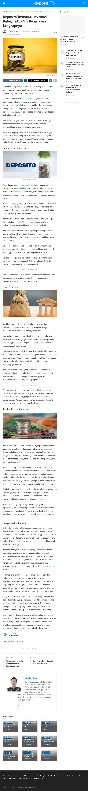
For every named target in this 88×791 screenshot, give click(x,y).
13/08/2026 (47, 759)
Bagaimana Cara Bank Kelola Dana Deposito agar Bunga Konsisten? (48, 738)
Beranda (5, 11)
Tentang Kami (38, 778)
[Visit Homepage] (44, 3)
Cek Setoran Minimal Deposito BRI (48, 754)
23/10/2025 (28, 729)
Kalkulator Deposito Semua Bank (60, 776)
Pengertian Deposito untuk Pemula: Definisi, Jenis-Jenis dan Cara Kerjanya (74, 88)
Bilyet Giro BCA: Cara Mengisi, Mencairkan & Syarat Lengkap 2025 (74, 76)
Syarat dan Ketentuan (25, 778)
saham (52, 566)
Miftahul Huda (14, 31)
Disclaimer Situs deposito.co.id (27, 776)
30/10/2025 (8, 759)
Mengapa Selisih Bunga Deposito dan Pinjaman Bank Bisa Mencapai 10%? (30, 723)
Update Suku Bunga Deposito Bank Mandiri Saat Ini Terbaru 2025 (29, 753)
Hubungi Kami (43, 776)
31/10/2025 (8, 744)
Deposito (35, 31)
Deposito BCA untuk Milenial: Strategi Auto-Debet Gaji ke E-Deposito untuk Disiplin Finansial (29, 736)
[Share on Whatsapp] (25, 80)
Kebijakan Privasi (77, 776)
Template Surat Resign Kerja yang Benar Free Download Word (74, 53)
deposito (20, 185)
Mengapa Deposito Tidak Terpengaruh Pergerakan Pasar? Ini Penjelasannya (47, 721)
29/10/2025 (8, 729)
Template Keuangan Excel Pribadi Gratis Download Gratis (75, 64)
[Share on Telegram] (50, 80)
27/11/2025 (47, 744)
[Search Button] (84, 3)
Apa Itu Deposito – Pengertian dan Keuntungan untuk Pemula (10, 738)
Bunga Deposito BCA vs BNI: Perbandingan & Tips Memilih (9, 724)
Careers (5, 776)
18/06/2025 (26, 31)
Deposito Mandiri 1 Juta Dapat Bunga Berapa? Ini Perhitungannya (10, 753)
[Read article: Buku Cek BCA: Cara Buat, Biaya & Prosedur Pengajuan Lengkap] (72, 25)
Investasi (19, 641)
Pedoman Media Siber (9, 778)
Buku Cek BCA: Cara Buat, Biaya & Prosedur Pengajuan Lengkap (69, 39)
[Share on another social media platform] (55, 80)
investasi (28, 98)
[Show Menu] (4, 3)
